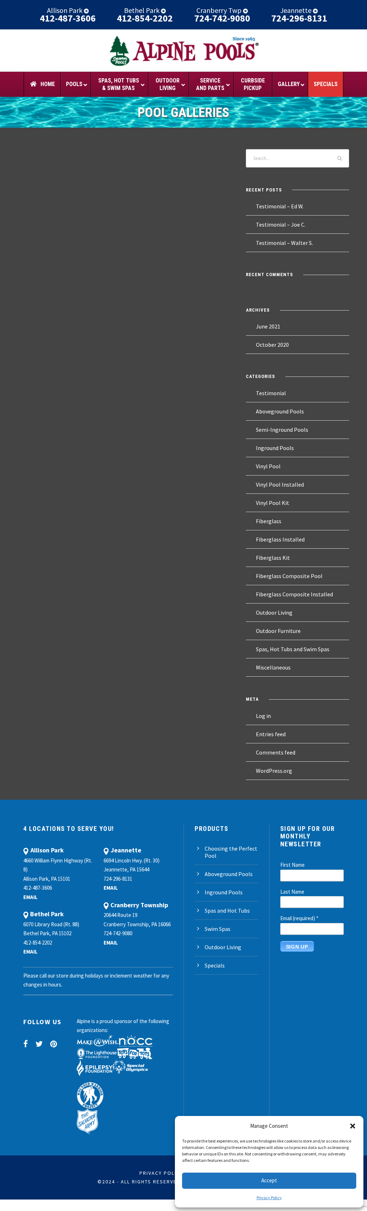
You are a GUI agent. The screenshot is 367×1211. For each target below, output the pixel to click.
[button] (352, 1126)
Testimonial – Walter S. (284, 242)
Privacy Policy (269, 1197)
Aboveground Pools (280, 411)
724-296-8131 (299, 18)
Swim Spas (217, 928)
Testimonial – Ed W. (280, 206)
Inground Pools (275, 447)
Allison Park (65, 10)
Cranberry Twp (219, 10)
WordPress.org (274, 770)
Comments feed (275, 752)
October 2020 (272, 344)
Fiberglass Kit (273, 557)
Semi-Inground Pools (282, 429)
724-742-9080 (222, 18)
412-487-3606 (68, 18)
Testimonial (271, 393)
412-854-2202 (145, 18)
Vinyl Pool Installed (280, 484)
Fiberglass (268, 521)
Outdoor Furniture (278, 630)
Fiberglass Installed (280, 539)
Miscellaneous (273, 667)
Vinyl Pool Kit (272, 502)
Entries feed (271, 734)
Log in (263, 715)
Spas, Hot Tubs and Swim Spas (292, 649)
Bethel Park (142, 10)
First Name (292, 864)
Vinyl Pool (268, 466)
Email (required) (299, 918)
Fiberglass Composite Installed (294, 594)
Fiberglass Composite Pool (289, 576)
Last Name (292, 891)
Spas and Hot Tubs (227, 910)
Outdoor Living (274, 612)
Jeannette (296, 10)
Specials (215, 965)
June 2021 (268, 326)
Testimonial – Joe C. (280, 224)
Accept (269, 1180)
